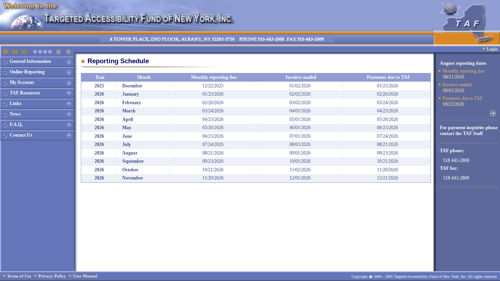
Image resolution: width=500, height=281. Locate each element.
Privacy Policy (52, 276)
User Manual (85, 276)
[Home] (5, 53)
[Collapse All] (68, 53)
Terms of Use (19, 276)
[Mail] (15, 53)
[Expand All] (59, 53)
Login (492, 48)
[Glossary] (24, 53)
